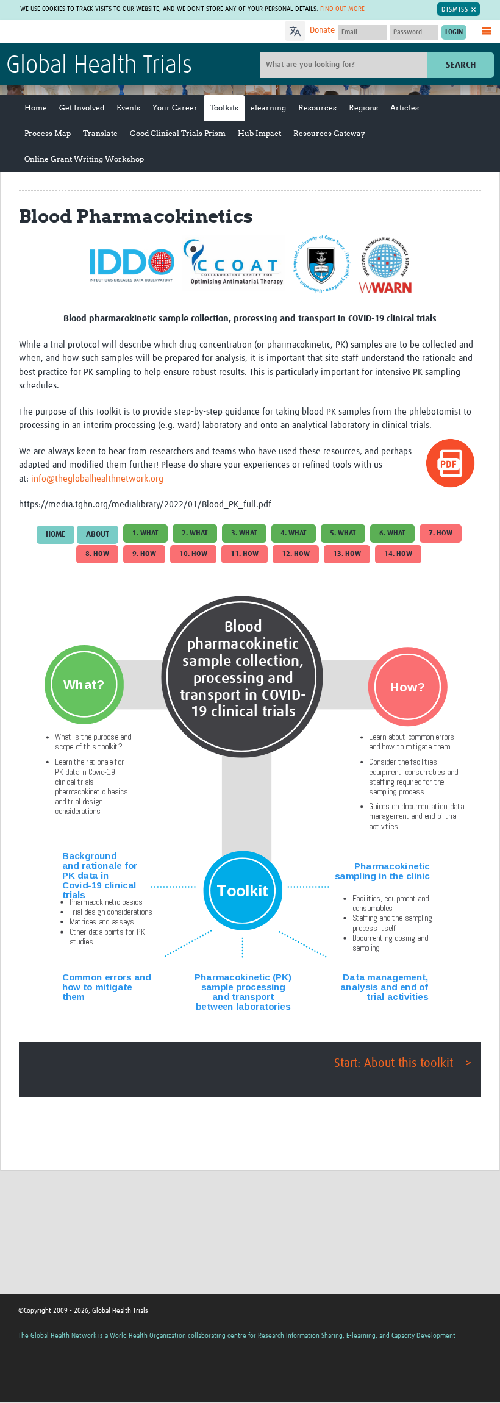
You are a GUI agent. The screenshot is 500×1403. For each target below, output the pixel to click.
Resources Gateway (329, 133)
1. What (145, 533)
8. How (97, 554)
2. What (195, 533)
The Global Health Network (97, 32)
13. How (347, 554)
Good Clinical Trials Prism (178, 133)
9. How (144, 554)
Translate (100, 133)
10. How (193, 554)
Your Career (175, 107)
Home (35, 107)
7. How (440, 533)
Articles (404, 107)
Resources (317, 107)
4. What (293, 533)
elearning (268, 107)
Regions (363, 107)
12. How (296, 554)
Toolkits (224, 107)
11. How (244, 554)
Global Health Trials (99, 66)
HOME (55, 534)
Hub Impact (259, 133)
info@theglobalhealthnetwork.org (97, 479)
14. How (398, 554)
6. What (392, 533)
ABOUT (97, 534)
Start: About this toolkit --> (402, 1063)
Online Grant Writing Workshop (84, 158)
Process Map (47, 133)
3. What (244, 533)
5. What (343, 533)
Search (461, 65)
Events (128, 107)
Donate (322, 30)
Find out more (342, 8)
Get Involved (81, 107)
